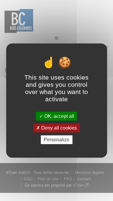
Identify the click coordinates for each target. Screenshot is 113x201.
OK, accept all (58, 116)
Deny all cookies (58, 127)
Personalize (56, 139)
